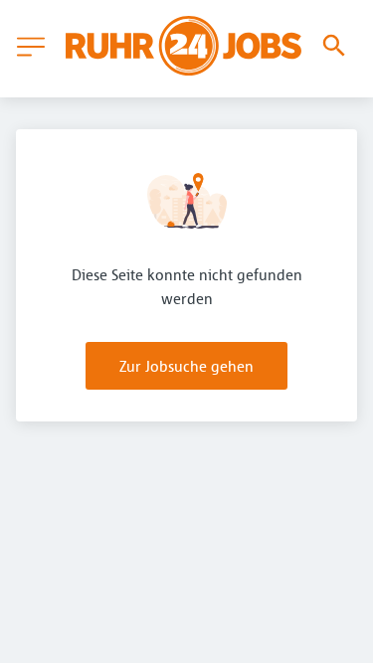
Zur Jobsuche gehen (186, 366)
